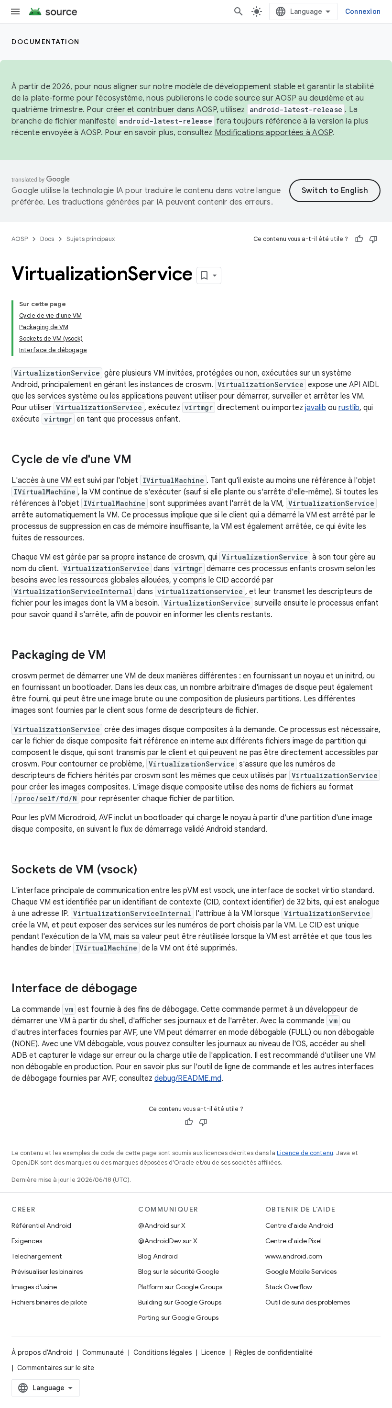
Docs (47, 239)
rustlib (348, 407)
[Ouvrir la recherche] (238, 11)
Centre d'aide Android (299, 1225)
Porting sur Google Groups (178, 1317)
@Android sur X (161, 1225)
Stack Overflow (288, 1286)
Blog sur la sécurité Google (178, 1271)
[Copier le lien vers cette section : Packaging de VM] (115, 656)
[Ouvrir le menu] (15, 11)
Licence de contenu (305, 1153)
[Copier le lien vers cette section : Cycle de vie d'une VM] (141, 460)
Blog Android (158, 1256)
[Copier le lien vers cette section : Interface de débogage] (146, 989)
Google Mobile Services (301, 1271)
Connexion (363, 11)
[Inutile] (373, 239)
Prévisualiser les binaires (47, 1271)
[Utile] (359, 239)
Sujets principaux (90, 239)
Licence (213, 1352)
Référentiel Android (41, 1225)
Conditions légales (162, 1352)
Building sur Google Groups (179, 1302)
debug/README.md (187, 1078)
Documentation (45, 41)
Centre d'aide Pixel (293, 1240)
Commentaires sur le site (55, 1368)
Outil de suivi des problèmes (307, 1302)
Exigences (26, 1240)
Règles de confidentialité (274, 1352)
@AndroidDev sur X (167, 1240)
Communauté (103, 1352)
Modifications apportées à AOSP (274, 132)
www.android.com (293, 1256)
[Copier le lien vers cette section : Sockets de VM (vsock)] (146, 870)
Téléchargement (36, 1256)
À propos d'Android (42, 1352)
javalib (315, 407)
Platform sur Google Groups (180, 1286)
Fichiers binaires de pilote (49, 1302)
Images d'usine (34, 1286)
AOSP (19, 239)
